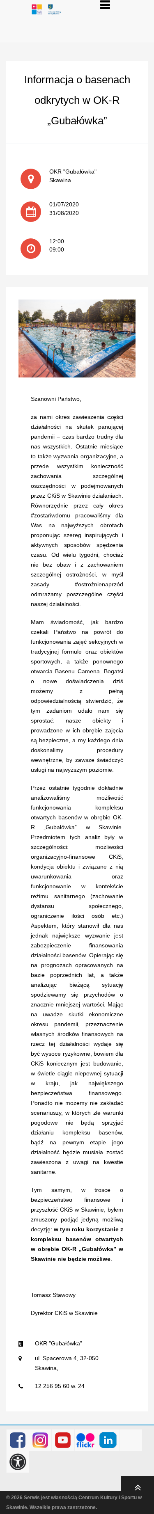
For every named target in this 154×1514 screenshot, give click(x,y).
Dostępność (18, 1462)
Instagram (40, 1440)
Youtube (63, 1440)
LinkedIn (108, 1440)
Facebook (18, 1440)
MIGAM (131, 1440)
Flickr (86, 1440)
